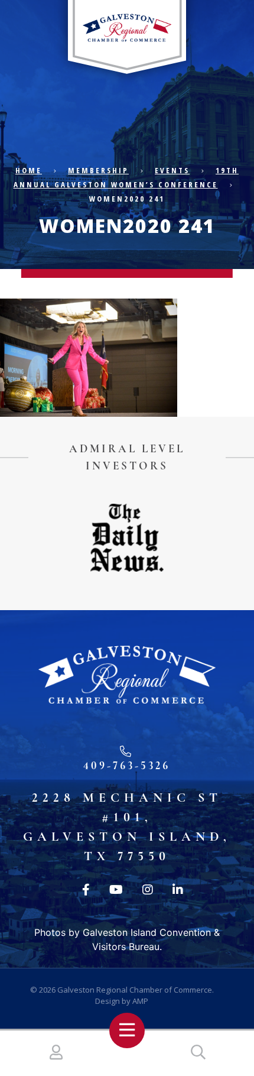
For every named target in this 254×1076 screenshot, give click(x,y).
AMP (140, 1001)
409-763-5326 (126, 765)
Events (172, 170)
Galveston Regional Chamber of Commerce (134, 989)
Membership (98, 170)
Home (28, 170)
